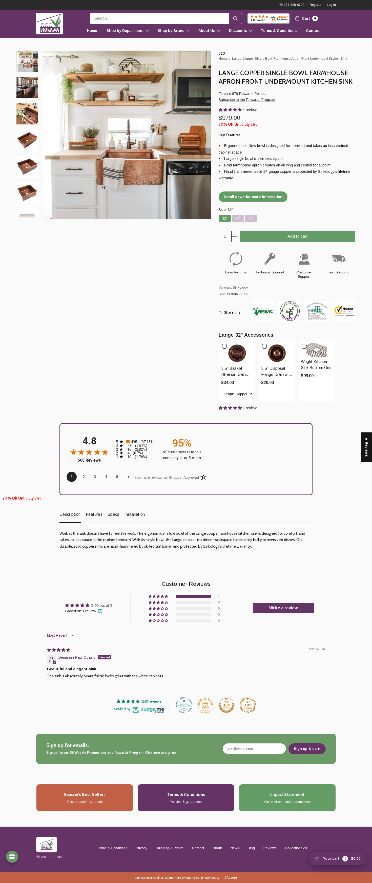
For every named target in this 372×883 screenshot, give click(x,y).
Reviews (270, 848)
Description (70, 514)
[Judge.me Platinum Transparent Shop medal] (184, 705)
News (235, 848)
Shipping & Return (169, 848)
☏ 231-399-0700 (291, 5)
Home (92, 31)
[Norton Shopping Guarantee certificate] (344, 311)
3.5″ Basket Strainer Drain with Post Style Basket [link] (235, 372)
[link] (237, 353)
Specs (113, 514)
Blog (251, 848)
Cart (308, 18)
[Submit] (235, 18)
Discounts (238, 31)
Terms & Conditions (279, 31)
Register (315, 5)
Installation (135, 514)
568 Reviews (89, 460)
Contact (313, 31)
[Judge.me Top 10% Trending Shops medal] (248, 705)
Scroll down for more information (253, 197)
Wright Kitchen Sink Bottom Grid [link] (316, 364)
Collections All (296, 848)
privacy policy (210, 877)
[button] (231, 109)
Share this (232, 312)
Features (94, 514)
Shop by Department (125, 31)
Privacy (141, 848)
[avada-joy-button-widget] (12, 857)
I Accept (231, 877)
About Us (206, 31)
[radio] (135, 441)
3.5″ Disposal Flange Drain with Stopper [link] (276, 372)
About (217, 848)
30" (238, 217)
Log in (331, 5)
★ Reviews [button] (367, 447)
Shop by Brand (171, 31)
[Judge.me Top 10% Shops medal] (226, 705)
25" (251, 217)
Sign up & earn (307, 749)
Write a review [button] (283, 608)
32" (225, 217)
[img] (58, 650)
